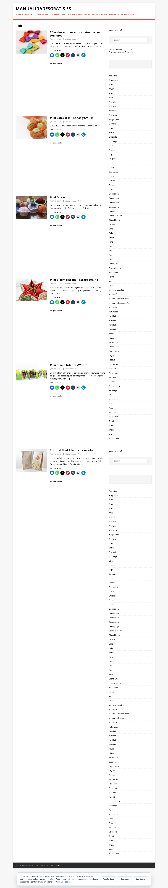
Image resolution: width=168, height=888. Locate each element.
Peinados (113, 368)
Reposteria (113, 399)
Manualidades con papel (119, 298)
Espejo (112, 228)
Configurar (141, 879)
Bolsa (111, 132)
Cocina (112, 150)
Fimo (111, 242)
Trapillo (112, 425)
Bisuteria (112, 124)
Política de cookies (64, 882)
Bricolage (113, 141)
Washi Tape (114, 438)
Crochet (112, 180)
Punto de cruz (115, 386)
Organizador (114, 346)
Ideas (111, 281)
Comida (112, 167)
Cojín (111, 154)
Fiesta (111, 237)
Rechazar (124, 879)
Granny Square (115, 268)
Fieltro (111, 233)
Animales (113, 102)
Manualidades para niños (119, 303)
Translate (129, 52)
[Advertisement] (60, 97)
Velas (111, 434)
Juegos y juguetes (116, 290)
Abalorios (113, 75)
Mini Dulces (57, 197)
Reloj (111, 394)
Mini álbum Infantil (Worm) (68, 365)
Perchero (113, 377)
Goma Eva (113, 263)
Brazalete (113, 137)
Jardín (111, 285)
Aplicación (113, 115)
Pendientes (113, 373)
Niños (111, 333)
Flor (110, 246)
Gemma (68, 121)
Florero (112, 259)
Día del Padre (114, 220)
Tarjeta (112, 421)
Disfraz (112, 224)
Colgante (112, 158)
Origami (112, 355)
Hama (111, 277)
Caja (111, 145)
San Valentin (114, 412)
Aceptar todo (108, 879)
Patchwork (113, 364)
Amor (111, 84)
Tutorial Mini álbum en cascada (71, 450)
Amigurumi (113, 80)
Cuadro (112, 185)
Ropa (111, 403)
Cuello (111, 189)
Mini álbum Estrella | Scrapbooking (74, 279)
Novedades (114, 342)
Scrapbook (113, 416)
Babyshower (114, 119)
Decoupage (114, 211)
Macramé (113, 294)
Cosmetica (113, 172)
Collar (111, 163)
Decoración (114, 194)
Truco (111, 430)
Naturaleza (113, 311)
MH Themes (55, 865)
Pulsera (112, 381)
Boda (111, 128)
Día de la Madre (115, 215)
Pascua (112, 360)
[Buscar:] (130, 40)
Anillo (111, 97)
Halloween (113, 272)
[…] (63, 293)
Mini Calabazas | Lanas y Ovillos (71, 118)
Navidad (112, 316)
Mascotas (113, 307)
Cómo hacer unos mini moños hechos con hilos (75, 33)
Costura (112, 176)
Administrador (70, 39)
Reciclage (113, 390)
